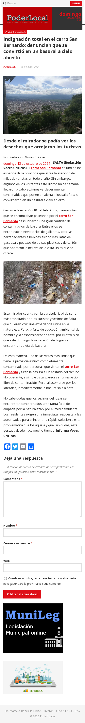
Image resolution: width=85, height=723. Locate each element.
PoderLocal (9, 66)
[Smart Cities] (33, 693)
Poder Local (47, 716)
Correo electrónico (17, 543)
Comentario (13, 479)
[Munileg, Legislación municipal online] (33, 651)
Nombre (10, 525)
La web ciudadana (15, 31)
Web (6, 561)
